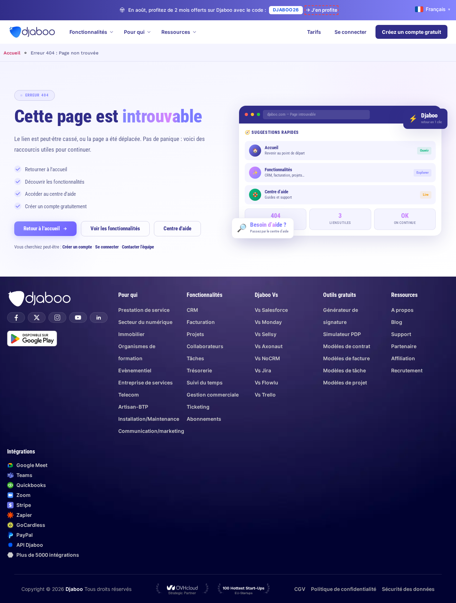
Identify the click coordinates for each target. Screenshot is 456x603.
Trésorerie (199, 370)
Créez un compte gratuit (411, 32)
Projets (195, 334)
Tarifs (314, 32)
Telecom (128, 395)
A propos (402, 310)
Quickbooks (31, 485)
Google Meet (31, 465)
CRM (192, 310)
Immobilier (131, 334)
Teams (24, 475)
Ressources (175, 32)
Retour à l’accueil (42, 228)
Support (401, 334)
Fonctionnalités (88, 32)
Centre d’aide (177, 228)
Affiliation (403, 358)
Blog (396, 322)
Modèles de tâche (344, 370)
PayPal (24, 535)
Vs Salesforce (271, 310)
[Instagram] (57, 317)
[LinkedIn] (99, 317)
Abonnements (204, 419)
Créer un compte (77, 247)
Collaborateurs (205, 346)
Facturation (201, 322)
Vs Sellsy (265, 334)
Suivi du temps (205, 382)
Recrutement (407, 370)
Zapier (24, 515)
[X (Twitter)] (37, 317)
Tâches (195, 358)
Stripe (23, 505)
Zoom (23, 495)
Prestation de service (144, 310)
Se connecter (351, 32)
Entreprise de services (145, 382)
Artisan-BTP (133, 407)
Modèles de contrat (346, 346)
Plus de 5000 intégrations (47, 555)
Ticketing (198, 407)
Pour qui (134, 32)
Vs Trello (265, 395)
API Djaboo (29, 545)
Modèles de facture (346, 358)
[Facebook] (16, 317)
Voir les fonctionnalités (115, 228)
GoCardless (30, 525)
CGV (299, 589)
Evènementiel (134, 370)
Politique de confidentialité (343, 589)
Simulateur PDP (342, 334)
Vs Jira (263, 370)
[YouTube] (78, 317)
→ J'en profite (321, 10)
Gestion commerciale (213, 395)
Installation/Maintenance (148, 419)
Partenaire (403, 346)
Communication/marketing (151, 431)
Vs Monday (268, 322)
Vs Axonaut (269, 346)
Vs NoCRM (267, 358)
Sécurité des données (408, 589)
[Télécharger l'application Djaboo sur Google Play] (32, 338)
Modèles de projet (345, 382)
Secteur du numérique (145, 322)
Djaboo (74, 589)
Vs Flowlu (266, 382)
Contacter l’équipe (138, 247)
